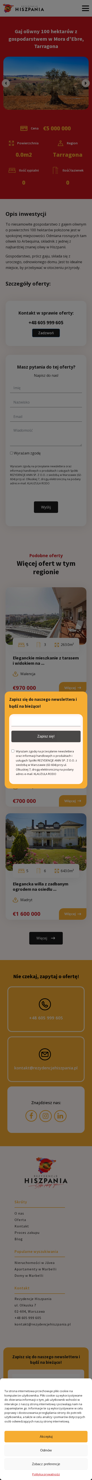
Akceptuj (46, 1436)
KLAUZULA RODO (45, 774)
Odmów (46, 1450)
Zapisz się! (45, 736)
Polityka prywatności (46, 1474)
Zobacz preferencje (46, 1464)
